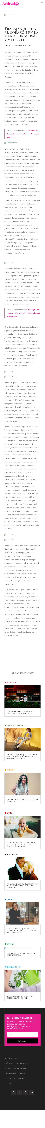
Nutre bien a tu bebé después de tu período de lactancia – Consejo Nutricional (21, 844)
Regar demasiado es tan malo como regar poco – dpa (20, 997)
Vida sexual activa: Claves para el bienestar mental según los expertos (22, 886)
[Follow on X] (19, 1092)
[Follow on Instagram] (25, 1092)
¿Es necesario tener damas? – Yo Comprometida (21, 954)
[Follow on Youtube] (31, 1092)
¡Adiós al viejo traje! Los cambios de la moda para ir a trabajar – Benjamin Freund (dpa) (22, 756)
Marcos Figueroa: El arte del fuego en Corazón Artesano (20, 713)
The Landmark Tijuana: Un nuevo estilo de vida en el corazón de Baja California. (22, 930)
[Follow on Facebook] (13, 1092)
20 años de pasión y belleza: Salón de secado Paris (22, 800)
